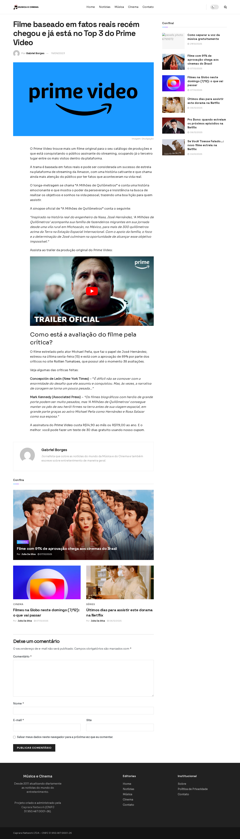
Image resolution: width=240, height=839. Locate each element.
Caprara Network (33, 807)
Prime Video (63, 425)
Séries (90, 604)
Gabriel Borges (35, 53)
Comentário (22, 656)
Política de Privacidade (193, 789)
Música (119, 7)
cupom (139, 430)
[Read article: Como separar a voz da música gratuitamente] (173, 41)
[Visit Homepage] (36, 7)
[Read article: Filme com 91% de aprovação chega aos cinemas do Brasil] (83, 525)
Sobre (182, 783)
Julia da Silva (28, 554)
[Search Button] (225, 7)
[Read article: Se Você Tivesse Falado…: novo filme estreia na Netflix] (173, 147)
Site (89, 720)
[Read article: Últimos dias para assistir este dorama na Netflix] (120, 582)
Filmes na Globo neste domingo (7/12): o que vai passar (205, 81)
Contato (148, 7)
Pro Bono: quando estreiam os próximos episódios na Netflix (207, 123)
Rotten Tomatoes (67, 361)
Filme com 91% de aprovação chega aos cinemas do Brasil (67, 548)
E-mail (18, 720)
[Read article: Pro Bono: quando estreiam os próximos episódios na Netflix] (173, 126)
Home (90, 7)
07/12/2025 (45, 554)
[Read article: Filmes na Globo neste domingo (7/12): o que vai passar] (47, 582)
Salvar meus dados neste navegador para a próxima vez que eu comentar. (65, 737)
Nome (18, 703)
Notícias (104, 7)
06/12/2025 (115, 620)
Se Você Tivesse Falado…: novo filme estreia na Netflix (206, 145)
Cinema (133, 7)
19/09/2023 (58, 53)
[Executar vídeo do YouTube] (92, 291)
